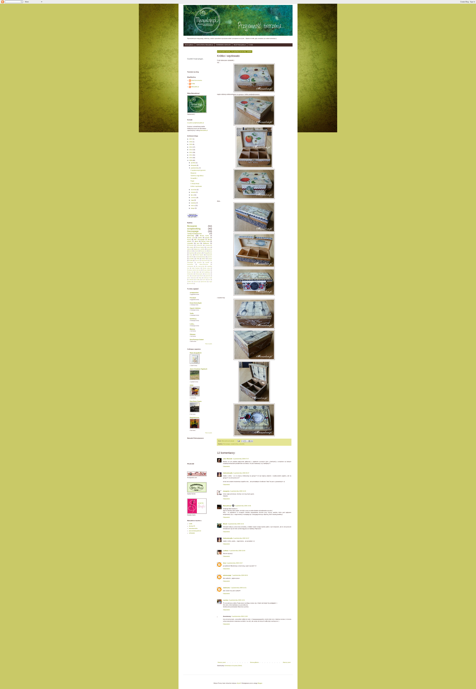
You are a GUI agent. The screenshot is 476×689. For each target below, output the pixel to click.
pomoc (189, 277)
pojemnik (207, 275)
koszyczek (209, 254)
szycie (204, 279)
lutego (193, 208)
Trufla (191, 313)
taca (198, 243)
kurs (188, 275)
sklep (200, 277)
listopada (194, 165)
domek (196, 251)
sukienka (191, 279)
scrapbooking (234, 444)
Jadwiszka (226, 587)
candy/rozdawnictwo (194, 234)
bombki (207, 262)
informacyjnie (198, 274)
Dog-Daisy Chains (196, 401)
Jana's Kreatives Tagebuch (198, 369)
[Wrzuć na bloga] (245, 441)
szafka (198, 279)
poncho (210, 256)
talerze (189, 249)
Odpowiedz (226, 466)
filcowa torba (205, 241)
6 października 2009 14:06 (243, 505)
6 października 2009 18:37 (241, 538)
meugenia (226, 491)
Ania (224, 563)
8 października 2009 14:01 (237, 600)
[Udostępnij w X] (247, 441)
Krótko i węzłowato (196, 186)
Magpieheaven (194, 417)
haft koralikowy (206, 272)
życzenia (209, 249)
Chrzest (197, 260)
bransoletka (190, 264)
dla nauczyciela (200, 266)
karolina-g (193, 318)
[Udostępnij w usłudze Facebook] (249, 441)
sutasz (210, 258)
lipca (192, 195)
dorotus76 (192, 526)
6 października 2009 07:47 (241, 458)
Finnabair (193, 297)
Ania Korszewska (196, 80)
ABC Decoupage (199, 239)
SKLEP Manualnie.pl (240, 45)
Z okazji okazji (195, 183)
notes (208, 247)
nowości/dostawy (200, 256)
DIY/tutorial (190, 245)
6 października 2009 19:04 (237, 550)
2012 (191, 152)
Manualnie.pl (227, 505)
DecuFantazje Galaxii (197, 339)
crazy (190, 254)
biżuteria (199, 262)
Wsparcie (193, 173)
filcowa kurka (204, 235)
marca (193, 205)
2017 (191, 139)
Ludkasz (226, 550)
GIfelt (191, 385)
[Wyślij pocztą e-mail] (242, 441)
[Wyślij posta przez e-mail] (238, 441)
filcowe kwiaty (200, 247)
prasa (194, 277)
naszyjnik (194, 275)
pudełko (191, 258)
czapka (191, 247)
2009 (191, 160)
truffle (190, 523)
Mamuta (192, 329)
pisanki (207, 237)
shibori (204, 258)
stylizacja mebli (208, 277)
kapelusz (191, 253)
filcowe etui (203, 251)
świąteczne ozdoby (199, 249)
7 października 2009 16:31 (238, 587)
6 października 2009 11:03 (238, 491)
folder (197, 272)
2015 (191, 144)
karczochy (207, 274)
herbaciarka (190, 274)
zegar (210, 281)
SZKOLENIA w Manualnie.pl (204, 45)
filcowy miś (190, 272)
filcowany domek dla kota (194, 270)
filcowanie (192, 226)
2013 (191, 149)
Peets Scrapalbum (196, 353)
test (209, 279)
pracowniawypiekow (195, 531)
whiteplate (192, 533)
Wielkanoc (206, 243)
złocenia (191, 283)
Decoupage (226, 444)
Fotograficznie (208, 253)
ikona (210, 251)
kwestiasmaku (193, 528)
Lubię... (192, 324)
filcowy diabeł (206, 270)
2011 (191, 155)
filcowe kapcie (199, 254)
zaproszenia (203, 281)
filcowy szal (191, 237)
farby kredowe (196, 268)
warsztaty (190, 235)
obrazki (201, 275)
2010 (191, 157)
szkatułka (241, 444)
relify (198, 258)
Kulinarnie (199, 245)
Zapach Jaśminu (195, 308)
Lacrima (225, 600)
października (195, 168)
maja (192, 200)
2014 (191, 147)
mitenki (191, 256)
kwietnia (193, 203)
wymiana (199, 253)
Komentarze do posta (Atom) (233, 665)
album (196, 241)
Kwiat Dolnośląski (196, 303)
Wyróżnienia (204, 260)
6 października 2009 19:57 (235, 563)
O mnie (251, 45)
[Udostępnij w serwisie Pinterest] (252, 441)
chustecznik (208, 245)
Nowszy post (222, 662)
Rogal (192, 181)
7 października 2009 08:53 (240, 575)
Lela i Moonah (227, 458)
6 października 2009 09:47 (241, 473)
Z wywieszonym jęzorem (198, 170)
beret (190, 251)
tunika (191, 260)
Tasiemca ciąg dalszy (197, 175)
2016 (191, 141)
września (194, 189)
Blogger (260, 683)
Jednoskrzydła (228, 473)
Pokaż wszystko (208, 343)
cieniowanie (190, 266)
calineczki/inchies (203, 264)
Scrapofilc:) (194, 178)
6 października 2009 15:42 (236, 524)
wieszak (196, 281)
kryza (189, 239)
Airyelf (239, 683)
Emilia (193, 83)
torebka (189, 281)
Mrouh (225, 524)
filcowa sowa (206, 268)
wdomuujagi (227, 575)
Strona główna (189, 45)
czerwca (193, 197)
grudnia (193, 162)
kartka (200, 237)
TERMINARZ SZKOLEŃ (223, 45)
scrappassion (194, 292)
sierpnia (193, 192)
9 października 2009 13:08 (240, 616)
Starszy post (287, 662)
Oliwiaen (192, 334)
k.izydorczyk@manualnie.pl (195, 123)
